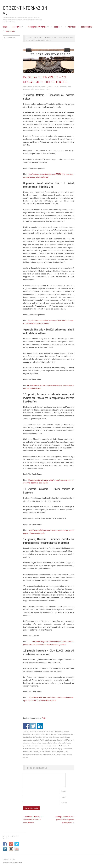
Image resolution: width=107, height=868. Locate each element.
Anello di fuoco (49, 731)
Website (64, 802)
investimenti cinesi (49, 746)
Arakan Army (59, 731)
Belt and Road (47, 737)
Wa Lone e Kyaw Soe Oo (44, 754)
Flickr (43, 718)
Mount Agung (57, 749)
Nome (63, 791)
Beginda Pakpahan (35, 737)
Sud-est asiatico (45, 89)
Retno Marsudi (33, 751)
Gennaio (48, 37)
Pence (25, 751)
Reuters (42, 751)
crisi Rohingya (68, 740)
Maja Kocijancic (41, 749)
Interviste (72, 27)
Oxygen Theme (16, 862)
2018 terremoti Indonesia (35, 731)
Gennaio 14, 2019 (45, 86)
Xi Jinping (57, 754)
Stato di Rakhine (50, 751)
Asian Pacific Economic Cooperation (54, 734)
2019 (40, 37)
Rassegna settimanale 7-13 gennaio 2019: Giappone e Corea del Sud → (64, 819)
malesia (49, 749)
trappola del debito (29, 754)
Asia (69, 86)
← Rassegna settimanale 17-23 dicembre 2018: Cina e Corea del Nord (33, 819)
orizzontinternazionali (30, 86)
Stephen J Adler (62, 751)
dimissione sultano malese (32, 743)
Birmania (56, 737)
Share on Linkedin (40, 726)
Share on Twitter (33, 726)
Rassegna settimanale (37, 27)
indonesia (39, 746)
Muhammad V (67, 749)
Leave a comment (60, 86)
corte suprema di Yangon (54, 740)
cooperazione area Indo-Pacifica (34, 740)
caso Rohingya (65, 737)
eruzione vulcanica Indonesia (61, 743)
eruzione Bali (46, 743)
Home (5, 27)
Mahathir (32, 749)
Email (63, 797)
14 (55, 37)
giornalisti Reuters (29, 746)
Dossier (57, 27)
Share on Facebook (26, 726)
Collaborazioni (86, 27)
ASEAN (38, 734)
